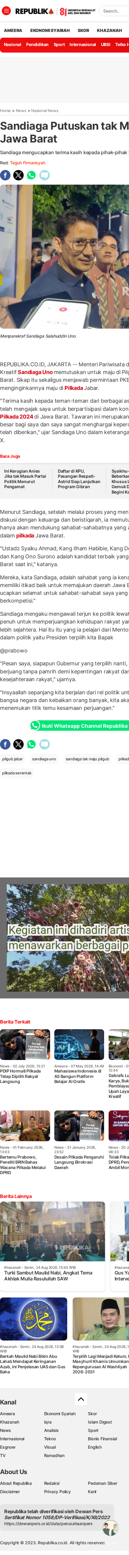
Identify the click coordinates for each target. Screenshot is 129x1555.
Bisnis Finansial (102, 1438)
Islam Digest (100, 1421)
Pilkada (73, 388)
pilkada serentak (17, 772)
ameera (13, 30)
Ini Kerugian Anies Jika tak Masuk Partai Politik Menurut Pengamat (25, 478)
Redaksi (52, 1483)
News (21, 110)
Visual (50, 1447)
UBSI (105, 44)
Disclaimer (10, 1491)
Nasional (12, 44)
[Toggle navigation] (6, 11)
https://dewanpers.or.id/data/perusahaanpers (48, 1523)
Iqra (48, 1421)
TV (3, 1455)
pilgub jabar (12, 758)
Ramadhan (54, 1455)
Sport (59, 44)
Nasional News (44, 110)
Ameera (7, 1413)
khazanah (109, 30)
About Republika (16, 1483)
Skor (92, 1413)
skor (83, 30)
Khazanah (9, 1421)
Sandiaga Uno (35, 372)
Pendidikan (37, 44)
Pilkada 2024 (17, 416)
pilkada (25, 535)
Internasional (83, 44)
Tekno (50, 1438)
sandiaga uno (44, 758)
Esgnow (8, 1447)
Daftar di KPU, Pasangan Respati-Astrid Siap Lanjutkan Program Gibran (79, 478)
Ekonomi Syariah (50, 30)
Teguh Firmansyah (27, 162)
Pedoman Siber (102, 1483)
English (95, 1447)
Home (5, 110)
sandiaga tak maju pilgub (87, 758)
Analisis (51, 1430)
